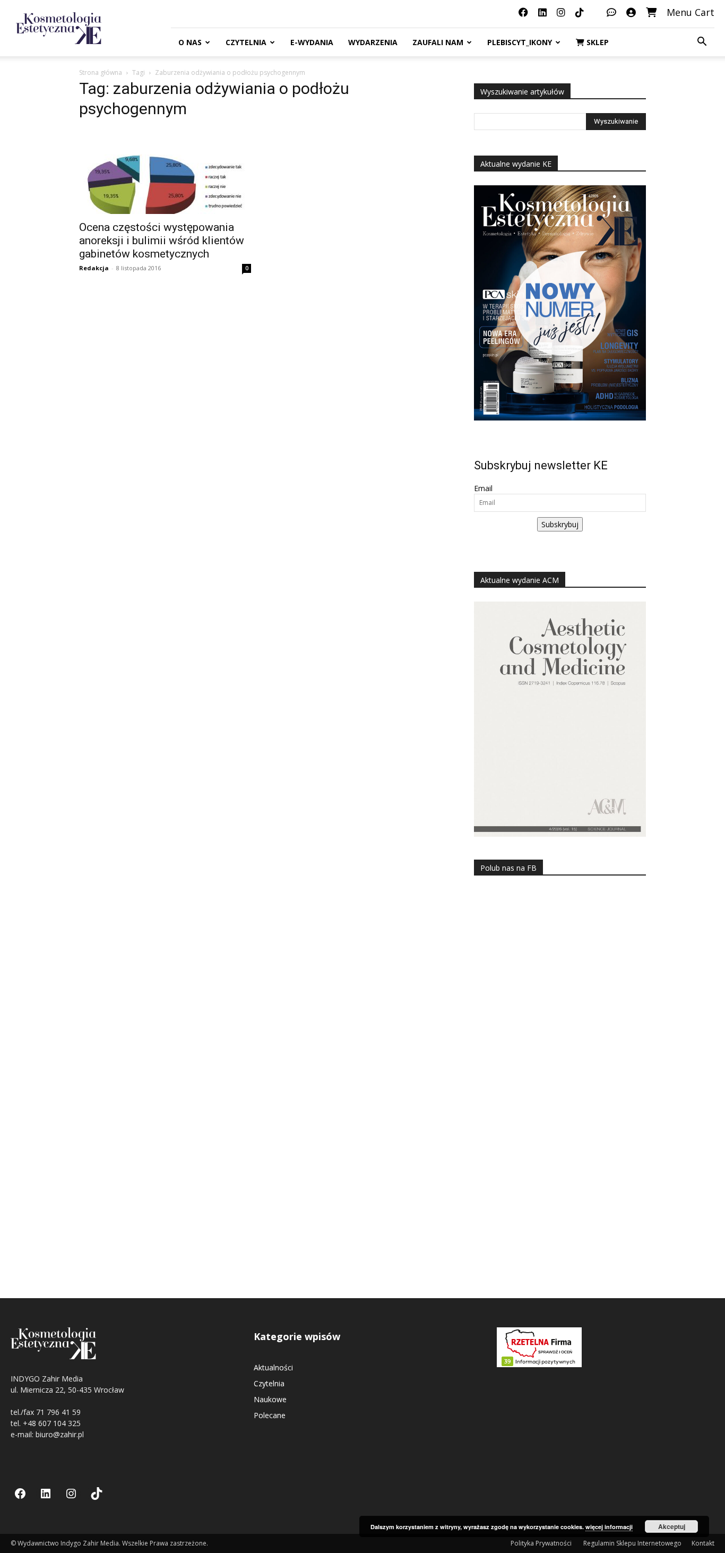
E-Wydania (311, 42)
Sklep (596, 42)
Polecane (270, 1415)
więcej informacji (609, 1527)
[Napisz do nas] (611, 12)
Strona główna (100, 72)
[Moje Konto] (631, 12)
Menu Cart (690, 12)
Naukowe (270, 1399)
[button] (701, 43)
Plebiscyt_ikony (519, 42)
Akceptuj (671, 1526)
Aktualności (273, 1367)
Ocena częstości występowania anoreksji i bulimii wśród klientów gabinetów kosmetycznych (161, 240)
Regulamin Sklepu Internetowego (632, 1543)
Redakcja (94, 268)
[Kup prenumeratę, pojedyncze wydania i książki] (651, 12)
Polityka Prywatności (542, 1543)
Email (483, 488)
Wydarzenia (373, 42)
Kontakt (703, 1543)
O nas (190, 42)
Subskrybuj (560, 524)
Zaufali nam (437, 42)
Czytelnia (246, 42)
